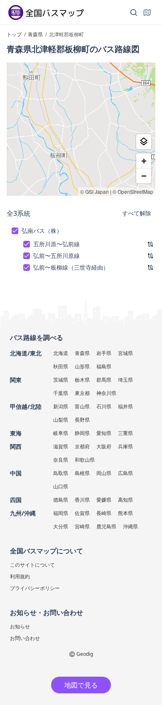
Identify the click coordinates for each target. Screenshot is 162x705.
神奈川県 (106, 393)
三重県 (125, 433)
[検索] (133, 12)
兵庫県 (125, 446)
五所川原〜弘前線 (56, 244)
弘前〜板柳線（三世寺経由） (71, 267)
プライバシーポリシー (35, 588)
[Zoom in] (143, 160)
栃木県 (82, 379)
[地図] (147, 12)
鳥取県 (60, 473)
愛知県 (103, 433)
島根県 (82, 473)
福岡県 (60, 513)
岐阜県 (60, 433)
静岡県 (82, 433)
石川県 (103, 406)
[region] (81, 129)
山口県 (60, 486)
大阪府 (103, 446)
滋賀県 (60, 446)
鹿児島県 (106, 526)
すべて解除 (136, 213)
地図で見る (81, 685)
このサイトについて (32, 564)
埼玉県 (125, 379)
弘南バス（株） (42, 231)
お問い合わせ (25, 638)
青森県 (82, 353)
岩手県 (103, 353)
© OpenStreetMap (133, 191)
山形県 (82, 366)
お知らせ (20, 626)
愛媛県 (103, 499)
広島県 (125, 473)
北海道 (60, 353)
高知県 (125, 499)
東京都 (82, 393)
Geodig (84, 654)
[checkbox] (15, 231)
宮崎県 (82, 526)
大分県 (60, 526)
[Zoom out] (143, 175)
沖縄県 (130, 526)
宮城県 (125, 353)
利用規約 (20, 576)
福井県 (125, 406)
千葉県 (60, 393)
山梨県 (60, 419)
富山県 (82, 406)
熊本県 (125, 513)
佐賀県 (82, 513)
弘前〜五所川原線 (56, 256)
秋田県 (60, 366)
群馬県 (103, 379)
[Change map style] (143, 141)
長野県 (82, 419)
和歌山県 (85, 459)
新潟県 (60, 406)
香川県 (82, 499)
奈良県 (60, 459)
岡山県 (103, 473)
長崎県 (103, 513)
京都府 (82, 446)
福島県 (103, 366)
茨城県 (60, 379)
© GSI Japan (94, 191)
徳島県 (60, 499)
